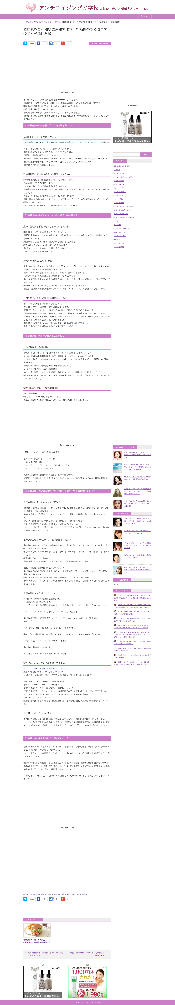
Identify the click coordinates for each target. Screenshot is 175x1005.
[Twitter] (25, 43)
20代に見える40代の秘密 (122, 166)
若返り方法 (117, 239)
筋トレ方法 (117, 225)
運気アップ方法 (119, 243)
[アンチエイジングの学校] (87, 8)
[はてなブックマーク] (51, 43)
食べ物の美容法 (41, 894)
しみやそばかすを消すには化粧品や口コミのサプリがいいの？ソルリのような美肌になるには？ (137, 503)
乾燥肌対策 (83, 894)
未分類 (116, 221)
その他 (117, 170)
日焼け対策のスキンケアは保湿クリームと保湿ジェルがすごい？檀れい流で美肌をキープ (137, 455)
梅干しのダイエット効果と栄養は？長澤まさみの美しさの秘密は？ (137, 556)
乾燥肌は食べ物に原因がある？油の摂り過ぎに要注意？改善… (46, 954)
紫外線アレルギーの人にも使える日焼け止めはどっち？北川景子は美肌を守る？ (137, 478)
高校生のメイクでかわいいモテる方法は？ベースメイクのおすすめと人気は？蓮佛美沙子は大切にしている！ (137, 491)
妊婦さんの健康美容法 (121, 214)
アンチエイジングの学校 (92, 1002)
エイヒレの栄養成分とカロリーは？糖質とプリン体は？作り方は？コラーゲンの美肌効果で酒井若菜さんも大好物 (132, 598)
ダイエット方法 (119, 184)
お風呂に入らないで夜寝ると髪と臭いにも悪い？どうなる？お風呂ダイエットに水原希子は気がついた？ (137, 521)
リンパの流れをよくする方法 (123, 206)
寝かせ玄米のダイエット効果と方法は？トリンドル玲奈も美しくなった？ (137, 532)
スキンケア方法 (30, 894)
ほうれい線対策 (119, 173)
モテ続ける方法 (119, 203)
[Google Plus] (69, 43)
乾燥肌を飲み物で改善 (72, 894)
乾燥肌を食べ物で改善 (57, 894)
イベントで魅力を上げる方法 (123, 177)
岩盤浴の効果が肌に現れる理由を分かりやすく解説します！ (88, 954)
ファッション (118, 195)
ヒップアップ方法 (120, 192)
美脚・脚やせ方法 (120, 232)
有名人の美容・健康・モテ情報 (124, 217)
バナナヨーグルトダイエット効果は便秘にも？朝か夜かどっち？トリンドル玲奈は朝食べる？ (137, 545)
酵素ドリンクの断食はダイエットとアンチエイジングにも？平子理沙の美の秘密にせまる (137, 569)
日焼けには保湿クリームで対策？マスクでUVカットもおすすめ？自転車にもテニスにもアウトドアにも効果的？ (138, 467)
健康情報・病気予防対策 (122, 210)
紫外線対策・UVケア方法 (122, 228)
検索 (145, 16)
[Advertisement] (67, 72)
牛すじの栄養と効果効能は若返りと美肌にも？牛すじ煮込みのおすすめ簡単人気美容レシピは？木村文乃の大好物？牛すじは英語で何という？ (132, 634)
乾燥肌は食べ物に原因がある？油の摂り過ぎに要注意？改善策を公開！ (36, 942)
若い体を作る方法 (120, 236)
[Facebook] (38, 43)
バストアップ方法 (120, 188)
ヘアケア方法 (118, 199)
